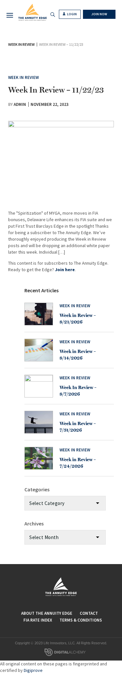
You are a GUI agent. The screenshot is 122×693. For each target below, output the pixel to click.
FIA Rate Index (37, 620)
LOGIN (71, 14)
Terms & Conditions (81, 620)
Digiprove (33, 670)
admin (20, 104)
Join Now (99, 14)
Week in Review (21, 44)
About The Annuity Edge (46, 613)
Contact (89, 613)
